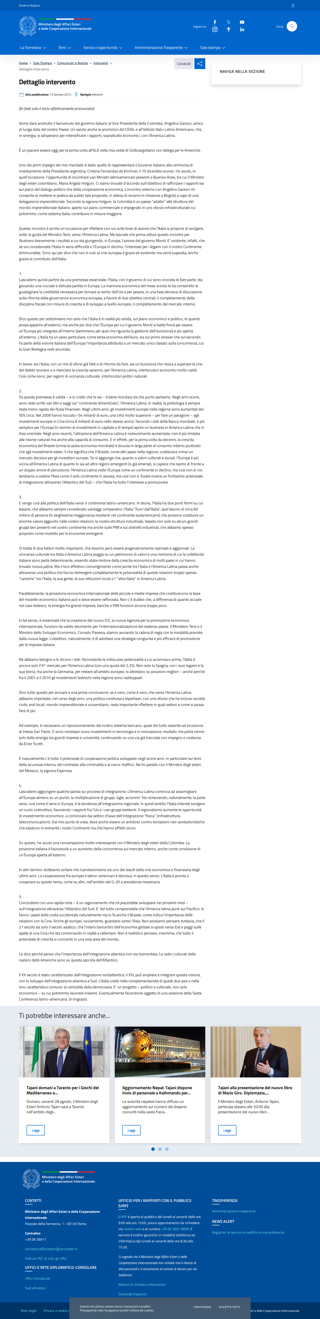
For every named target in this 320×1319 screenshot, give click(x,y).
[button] (292, 26)
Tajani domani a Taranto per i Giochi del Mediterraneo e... (63, 1090)
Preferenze (202, 1307)
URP (124, 1216)
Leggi (36, 1130)
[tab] (153, 1149)
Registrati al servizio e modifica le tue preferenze (248, 1232)
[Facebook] (213, 22)
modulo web (132, 1228)
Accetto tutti (229, 1307)
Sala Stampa (42, 63)
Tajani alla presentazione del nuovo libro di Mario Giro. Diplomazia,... (255, 1090)
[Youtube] (240, 22)
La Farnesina (30, 47)
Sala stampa (210, 47)
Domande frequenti (132, 1294)
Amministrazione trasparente (234, 1211)
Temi (62, 47)
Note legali (29, 1310)
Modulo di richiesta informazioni (142, 1284)
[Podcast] (226, 29)
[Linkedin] (240, 29)
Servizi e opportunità (100, 47)
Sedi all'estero (35, 1288)
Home (23, 63)
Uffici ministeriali (37, 1278)
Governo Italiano (29, 5)
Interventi (100, 63)
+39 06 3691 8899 (175, 1228)
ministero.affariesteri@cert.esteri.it (51, 1248)
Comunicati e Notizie (72, 63)
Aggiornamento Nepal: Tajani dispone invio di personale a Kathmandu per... (157, 1090)
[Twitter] (226, 22)
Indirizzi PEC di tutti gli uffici (46, 1258)
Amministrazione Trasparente (159, 47)
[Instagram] (213, 29)
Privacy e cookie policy (60, 1310)
